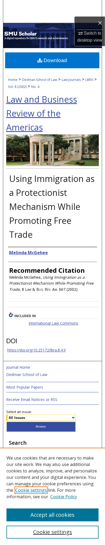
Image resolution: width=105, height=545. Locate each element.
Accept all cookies (52, 514)
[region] (52, 496)
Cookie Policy (63, 497)
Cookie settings (31, 490)
